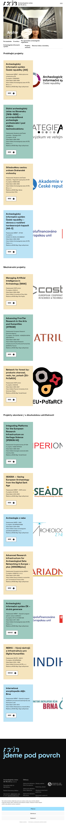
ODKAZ (10, 632)
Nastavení (33, 818)
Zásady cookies (23, 822)
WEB (9, 93)
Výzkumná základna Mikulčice (29, 794)
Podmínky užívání (40, 787)
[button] (61, 3)
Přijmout (33, 809)
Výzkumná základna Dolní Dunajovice (29, 784)
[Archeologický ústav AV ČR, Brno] (18, 3)
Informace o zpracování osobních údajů (37, 822)
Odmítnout (33, 813)
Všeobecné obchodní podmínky (41, 791)
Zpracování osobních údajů (41, 796)
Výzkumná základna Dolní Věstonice (29, 789)
